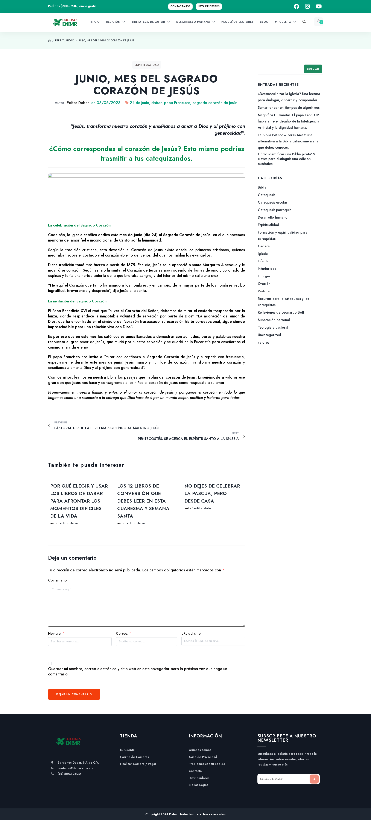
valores (263, 342)
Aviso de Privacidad (203, 757)
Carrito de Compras (134, 757)
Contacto (195, 771)
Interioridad (267, 268)
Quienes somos (200, 750)
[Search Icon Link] (304, 23)
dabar (156, 103)
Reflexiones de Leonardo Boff (281, 312)
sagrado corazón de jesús (215, 103)
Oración (264, 283)
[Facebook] (297, 6)
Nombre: (56, 633)
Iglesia (263, 253)
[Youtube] (318, 6)
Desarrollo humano (272, 217)
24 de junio (139, 103)
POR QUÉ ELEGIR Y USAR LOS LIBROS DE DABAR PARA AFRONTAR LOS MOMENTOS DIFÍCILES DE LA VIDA (79, 500)
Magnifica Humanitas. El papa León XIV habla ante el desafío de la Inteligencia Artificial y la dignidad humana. (288, 121)
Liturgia (264, 276)
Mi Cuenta (127, 750)
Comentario (57, 580)
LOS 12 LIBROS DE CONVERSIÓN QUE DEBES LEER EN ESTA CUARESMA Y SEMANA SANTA (143, 500)
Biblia (262, 187)
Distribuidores (199, 778)
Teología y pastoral (273, 327)
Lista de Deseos (209, 6)
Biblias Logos (198, 785)
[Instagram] (307, 6)
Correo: (123, 633)
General (264, 246)
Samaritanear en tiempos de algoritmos (288, 107)
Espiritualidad (146, 65)
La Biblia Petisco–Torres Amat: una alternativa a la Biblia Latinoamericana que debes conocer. (288, 141)
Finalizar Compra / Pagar (138, 764)
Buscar (313, 69)
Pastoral (264, 291)
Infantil (263, 261)
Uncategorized (269, 334)
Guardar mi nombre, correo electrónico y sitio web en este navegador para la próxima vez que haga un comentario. (137, 671)
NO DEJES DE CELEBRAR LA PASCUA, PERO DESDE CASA (212, 493)
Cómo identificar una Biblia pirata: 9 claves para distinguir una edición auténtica (286, 159)
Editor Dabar (78, 103)
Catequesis (266, 194)
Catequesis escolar (272, 202)
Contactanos (180, 6)
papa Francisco (177, 103)
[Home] (49, 40)
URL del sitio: (191, 633)
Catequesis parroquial (275, 209)
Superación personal (274, 319)
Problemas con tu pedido (207, 764)
